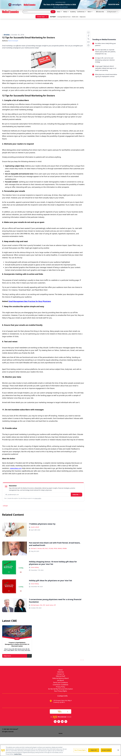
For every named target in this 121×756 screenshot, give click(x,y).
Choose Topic (41, 16)
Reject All (93, 750)
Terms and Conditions (60, 682)
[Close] (118, 750)
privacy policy (37, 498)
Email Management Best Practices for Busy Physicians (30, 301)
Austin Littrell (35, 527)
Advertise (60, 672)
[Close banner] (118, 2)
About (60, 670)
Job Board (60, 680)
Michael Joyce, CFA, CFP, (38, 605)
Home (60, 733)
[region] (60, 750)
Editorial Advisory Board (60, 678)
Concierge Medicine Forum (64, 17)
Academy (73, 11)
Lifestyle (5, 506)
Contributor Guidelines (60, 685)
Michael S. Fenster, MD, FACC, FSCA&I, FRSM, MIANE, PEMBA (49, 548)
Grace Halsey (35, 567)
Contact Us (60, 674)
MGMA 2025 (75, 17)
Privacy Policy (60, 687)
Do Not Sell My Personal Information (60, 689)
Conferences (81, 11)
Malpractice (83, 17)
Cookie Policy (18, 754)
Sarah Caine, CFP (51, 605)
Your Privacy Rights (60, 691)
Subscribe (75, 494)
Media (65, 11)
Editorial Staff (60, 676)
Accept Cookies (106, 750)
